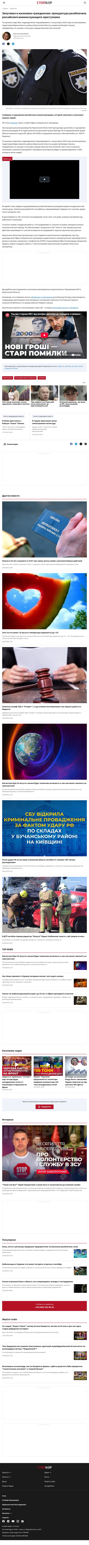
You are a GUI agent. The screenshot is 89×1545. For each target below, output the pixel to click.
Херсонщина (7, 378)
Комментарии (12, 444)
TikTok (15, 368)
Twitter (80, 366)
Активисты (6, 1509)
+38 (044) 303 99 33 (44, 1307)
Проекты (5, 1472)
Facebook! (74, 307)
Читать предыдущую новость (13, 416)
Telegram (61, 366)
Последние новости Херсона (25, 378)
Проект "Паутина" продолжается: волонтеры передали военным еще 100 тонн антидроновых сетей (46, 1080)
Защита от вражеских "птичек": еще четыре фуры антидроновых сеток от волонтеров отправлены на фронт (16, 1082)
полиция (42, 378)
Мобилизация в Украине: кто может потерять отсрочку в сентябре (32, 1264)
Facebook (68, 366)
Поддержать (46, 1107)
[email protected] (22, 1536)
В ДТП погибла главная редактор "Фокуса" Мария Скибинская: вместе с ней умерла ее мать (43, 936)
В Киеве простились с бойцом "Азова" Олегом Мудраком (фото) (13, 424)
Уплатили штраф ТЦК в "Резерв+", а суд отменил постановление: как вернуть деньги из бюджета (41, 708)
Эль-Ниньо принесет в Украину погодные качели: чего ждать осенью (32, 976)
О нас (4, 1496)
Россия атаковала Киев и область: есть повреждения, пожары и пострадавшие (37, 1281)
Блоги (46, 1477)
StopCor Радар (7, 1486)
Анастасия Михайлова (20, 34)
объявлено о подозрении (42, 297)
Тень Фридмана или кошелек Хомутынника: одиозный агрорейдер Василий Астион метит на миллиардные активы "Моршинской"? (43, 1347)
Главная (5, 8)
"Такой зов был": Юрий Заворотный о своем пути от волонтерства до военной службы (41, 1184)
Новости (5, 1477)
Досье (4, 1481)
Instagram (7, 368)
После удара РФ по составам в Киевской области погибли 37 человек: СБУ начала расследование (38, 861)
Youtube (74, 366)
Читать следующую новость (43, 416)
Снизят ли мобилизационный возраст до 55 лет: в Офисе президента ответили (37, 993)
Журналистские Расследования (14, 1505)
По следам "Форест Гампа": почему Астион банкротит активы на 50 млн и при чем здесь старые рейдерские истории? (41, 1327)
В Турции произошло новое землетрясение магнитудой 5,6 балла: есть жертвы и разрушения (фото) (44, 425)
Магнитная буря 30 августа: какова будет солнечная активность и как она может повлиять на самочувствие (44, 784)
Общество (13, 8)
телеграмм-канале (60, 307)
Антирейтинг (49, 1486)
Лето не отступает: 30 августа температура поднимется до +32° (30, 632)
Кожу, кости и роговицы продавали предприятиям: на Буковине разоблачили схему (40, 1246)
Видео (46, 1472)
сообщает (13, 123)
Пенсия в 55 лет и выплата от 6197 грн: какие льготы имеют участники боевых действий (42, 561)
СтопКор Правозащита (10, 1500)
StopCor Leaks (9, 1319)
